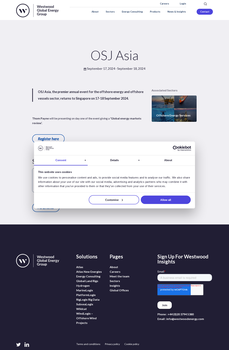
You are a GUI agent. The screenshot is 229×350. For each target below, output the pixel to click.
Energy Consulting (88, 276)
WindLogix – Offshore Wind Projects (86, 318)
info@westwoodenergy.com (185, 318)
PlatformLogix (86, 295)
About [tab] (168, 160)
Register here (48, 138)
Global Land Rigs (87, 281)
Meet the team (119, 276)
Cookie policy (131, 344)
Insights (115, 285)
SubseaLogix (84, 304)
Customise (112, 199)
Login (183, 3)
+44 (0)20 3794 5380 (181, 314)
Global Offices (119, 290)
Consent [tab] (60, 160)
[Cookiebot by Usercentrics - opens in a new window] (175, 148)
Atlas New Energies (89, 271)
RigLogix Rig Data (87, 299)
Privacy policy (112, 344)
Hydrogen (83, 285)
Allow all (165, 199)
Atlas (79, 267)
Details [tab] (114, 160)
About (114, 267)
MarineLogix (84, 290)
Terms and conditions (88, 344)
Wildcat (81, 308)
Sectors (115, 281)
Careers (164, 3)
